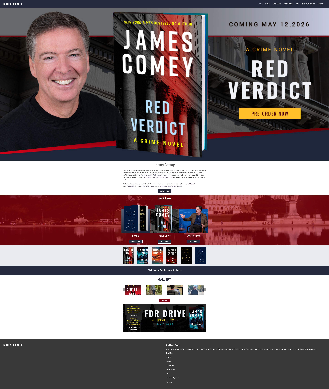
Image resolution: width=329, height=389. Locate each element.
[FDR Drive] (142, 247)
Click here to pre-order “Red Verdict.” (171, 186)
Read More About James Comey (307, 349)
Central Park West (148, 186)
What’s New (170, 365)
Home (169, 357)
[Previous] (124, 289)
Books (169, 361)
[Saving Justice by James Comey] (186, 247)
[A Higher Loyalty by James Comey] (200, 247)
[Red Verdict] (128, 247)
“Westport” (130, 186)
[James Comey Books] (135, 205)
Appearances (171, 369)
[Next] (204, 289)
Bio (168, 374)
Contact (169, 382)
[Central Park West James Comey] (171, 247)
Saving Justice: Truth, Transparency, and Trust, (157, 177)
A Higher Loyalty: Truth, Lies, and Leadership (156, 175)
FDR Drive (191, 184)
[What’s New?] (164, 205)
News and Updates (173, 378)
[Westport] (157, 247)
